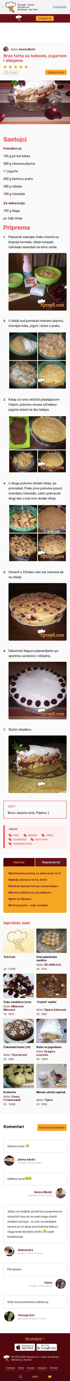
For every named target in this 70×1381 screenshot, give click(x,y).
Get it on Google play (47, 1347)
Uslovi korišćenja (49, 1356)
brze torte (41, 839)
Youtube (30, 1368)
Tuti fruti (18, 950)
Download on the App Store (25, 1347)
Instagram (42, 1368)
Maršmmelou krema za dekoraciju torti (34, 873)
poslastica (19, 839)
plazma (32, 835)
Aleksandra (25, 1249)
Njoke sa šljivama (19, 898)
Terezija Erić (26, 1315)
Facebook (10, 1368)
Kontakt (27, 1359)
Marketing (16, 1359)
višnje (49, 835)
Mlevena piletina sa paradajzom (29, 892)
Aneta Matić (27, 49)
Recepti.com (6, 1358)
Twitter (21, 1368)
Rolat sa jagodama (51, 1040)
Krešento (18, 1085)
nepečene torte (22, 843)
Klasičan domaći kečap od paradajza (33, 886)
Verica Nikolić (43, 1192)
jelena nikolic (26, 1159)
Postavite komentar (52, 1127)
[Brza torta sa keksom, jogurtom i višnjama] (37, 282)
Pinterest (54, 1368)
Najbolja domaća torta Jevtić (27, 879)
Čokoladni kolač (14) (18, 1040)
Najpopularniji (51, 862)
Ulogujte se (44, 18)
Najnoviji (19, 862)
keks (16, 835)
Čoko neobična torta (18, 995)
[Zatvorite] (3, 7)
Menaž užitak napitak (51, 1085)
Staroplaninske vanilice (51, 950)
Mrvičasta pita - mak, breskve (28, 905)
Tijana (48, 1282)
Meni (35, 1376)
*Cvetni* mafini (51, 995)
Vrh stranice (33, 1338)
